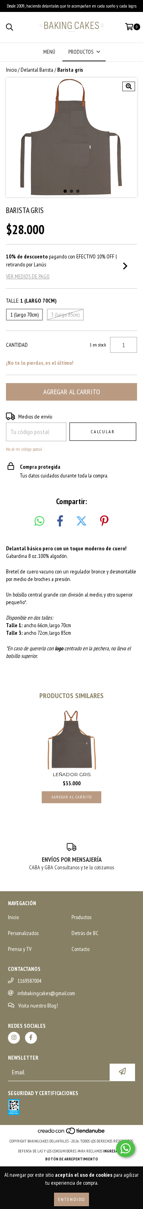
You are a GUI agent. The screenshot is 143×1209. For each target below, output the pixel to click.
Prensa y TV (19, 949)
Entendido (71, 1199)
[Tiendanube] (71, 1133)
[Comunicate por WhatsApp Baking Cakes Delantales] (125, 1148)
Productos (81, 917)
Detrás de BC (85, 933)
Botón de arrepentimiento (71, 1159)
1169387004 (29, 980)
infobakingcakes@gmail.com (46, 993)
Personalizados (23, 933)
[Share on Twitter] (81, 521)
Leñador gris (72, 774)
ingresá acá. (114, 1151)
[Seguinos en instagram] (14, 1038)
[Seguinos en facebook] (31, 1038)
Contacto (80, 949)
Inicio (11, 69)
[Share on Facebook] (60, 521)
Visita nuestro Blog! (38, 1005)
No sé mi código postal (24, 449)
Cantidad (17, 344)
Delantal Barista (37, 69)
